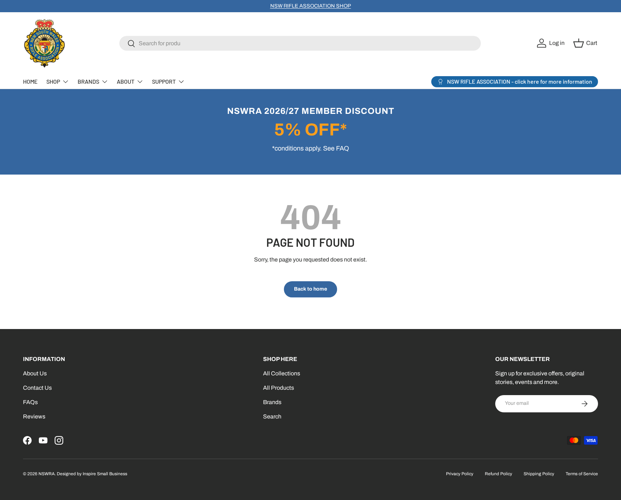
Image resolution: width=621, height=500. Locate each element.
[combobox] (300, 43)
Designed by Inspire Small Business (92, 473)
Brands (272, 402)
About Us (35, 373)
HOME (30, 81)
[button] (586, 43)
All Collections (281, 373)
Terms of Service (582, 473)
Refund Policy (498, 473)
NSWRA (46, 473)
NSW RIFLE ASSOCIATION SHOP (310, 6)
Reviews (34, 416)
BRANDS (88, 81)
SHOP (53, 81)
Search (272, 416)
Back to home (310, 289)
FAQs (30, 402)
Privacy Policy (459, 473)
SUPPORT (164, 81)
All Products (278, 388)
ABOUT (125, 81)
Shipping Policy (539, 473)
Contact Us (37, 388)
